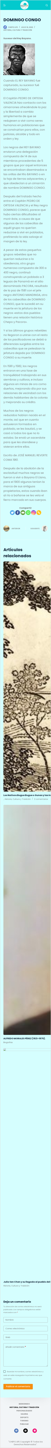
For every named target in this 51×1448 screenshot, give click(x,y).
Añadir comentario (15, 1346)
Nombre (9, 1319)
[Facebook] (17, 512)
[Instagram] (33, 512)
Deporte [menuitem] (24, 1417)
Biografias (8, 1042)
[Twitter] (12, 512)
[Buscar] (47, 5)
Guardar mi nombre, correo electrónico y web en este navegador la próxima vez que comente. (23, 1375)
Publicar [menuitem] (24, 1424)
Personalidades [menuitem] (24, 1411)
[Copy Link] (38, 512)
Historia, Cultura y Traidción (17, 30)
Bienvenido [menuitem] (24, 1404)
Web (7, 1337)
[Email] (23, 512)
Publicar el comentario (18, 1386)
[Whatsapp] (28, 512)
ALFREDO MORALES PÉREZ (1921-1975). (24, 1038)
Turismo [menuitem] (24, 1421)
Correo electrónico (15, 1328)
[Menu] (4, 5)
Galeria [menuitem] (24, 1414)
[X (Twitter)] (25, 1431)
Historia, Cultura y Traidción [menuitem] (24, 1407)
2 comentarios (41, 799)
